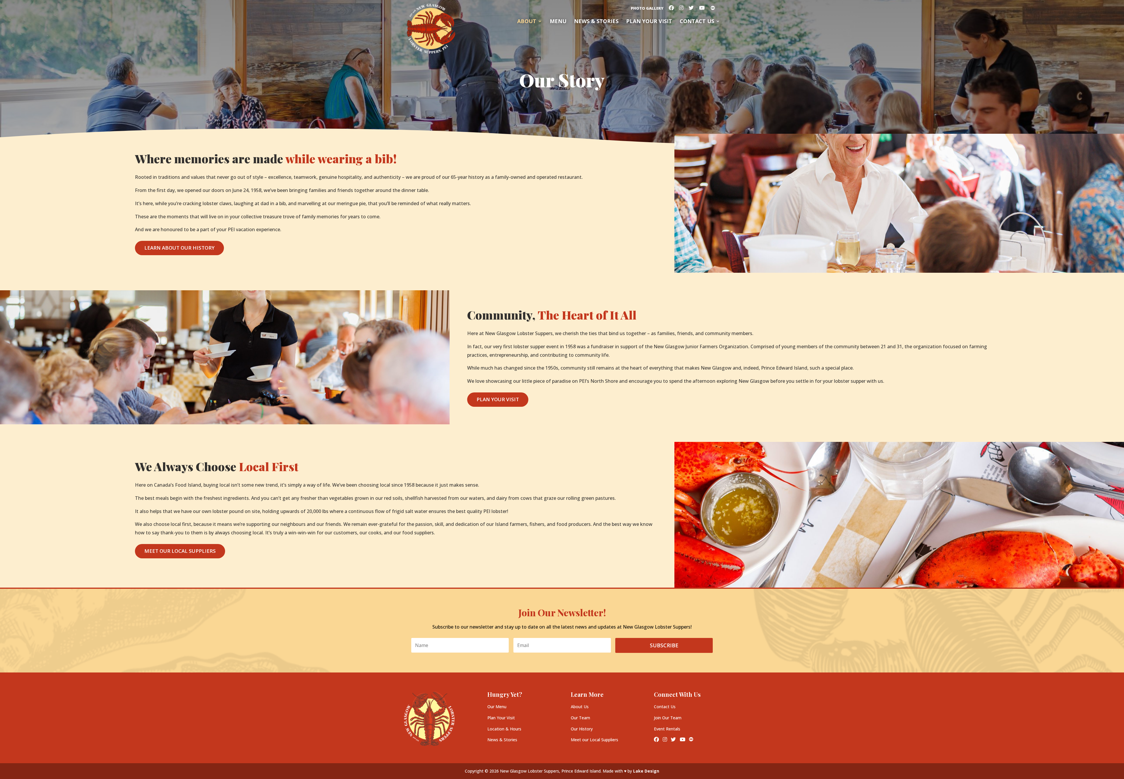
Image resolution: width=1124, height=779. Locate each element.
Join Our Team (667, 717)
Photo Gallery (647, 8)
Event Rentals (667, 729)
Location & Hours (504, 729)
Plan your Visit (649, 22)
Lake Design (646, 771)
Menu (558, 22)
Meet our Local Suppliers (594, 739)
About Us (580, 706)
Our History (582, 729)
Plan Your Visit (498, 399)
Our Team (580, 717)
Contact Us (697, 22)
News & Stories (596, 22)
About (526, 22)
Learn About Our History (179, 247)
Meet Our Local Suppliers (180, 551)
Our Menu (496, 706)
